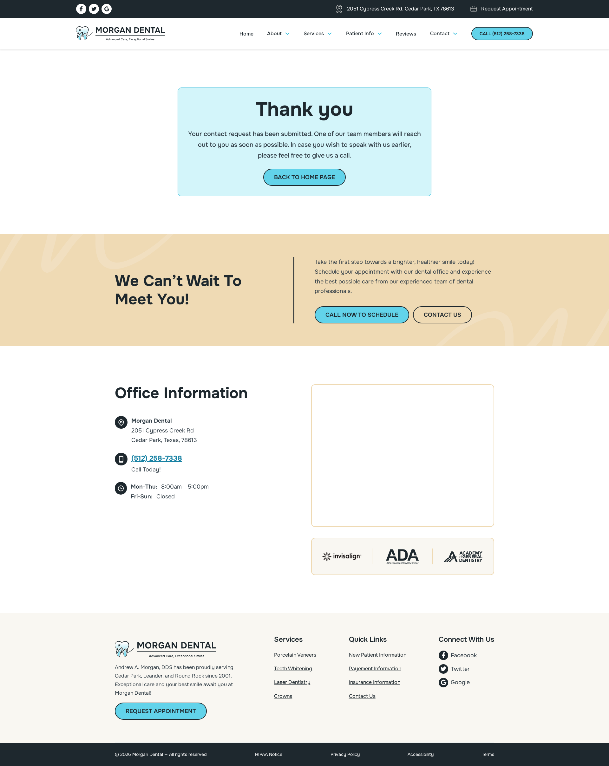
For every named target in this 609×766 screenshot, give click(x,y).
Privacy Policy (345, 754)
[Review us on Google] (107, 9)
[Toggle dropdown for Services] (329, 33)
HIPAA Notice (268, 754)
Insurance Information (374, 682)
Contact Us (362, 696)
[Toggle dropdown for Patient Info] (379, 33)
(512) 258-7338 (156, 458)
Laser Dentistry (292, 682)
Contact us (442, 315)
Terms (488, 754)
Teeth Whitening (293, 668)
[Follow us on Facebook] (81, 9)
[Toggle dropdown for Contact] (455, 33)
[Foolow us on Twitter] (94, 9)
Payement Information (375, 668)
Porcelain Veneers (295, 655)
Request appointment (161, 711)
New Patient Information (377, 655)
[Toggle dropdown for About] (287, 33)
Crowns (283, 696)
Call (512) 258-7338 (502, 33)
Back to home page (304, 177)
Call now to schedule (361, 315)
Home (246, 33)
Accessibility (421, 754)
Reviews (406, 33)
